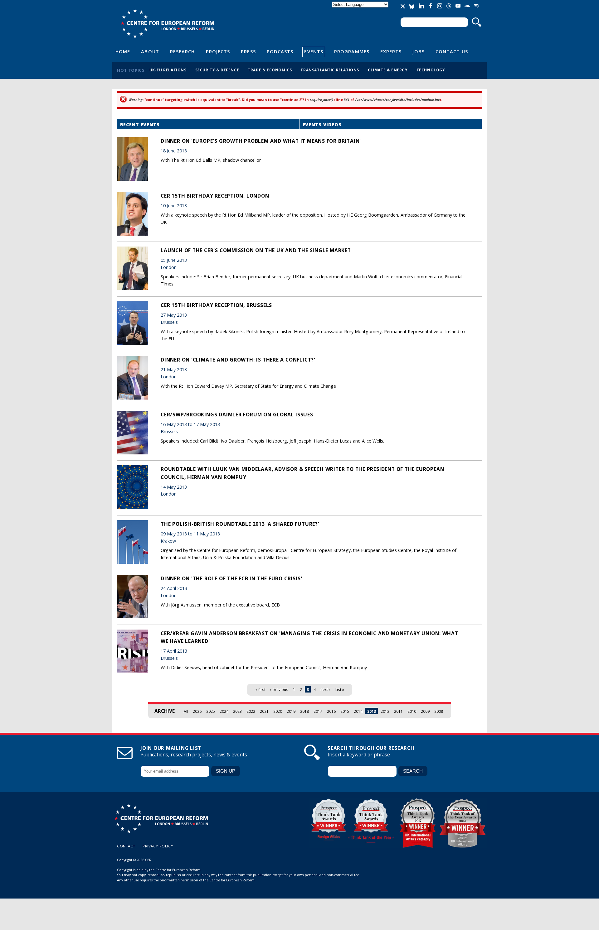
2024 (224, 711)
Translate (360, 9)
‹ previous (279, 689)
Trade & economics (270, 69)
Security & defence (217, 69)
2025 (210, 711)
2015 (344, 711)
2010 (411, 711)
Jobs (418, 51)
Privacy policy (158, 846)
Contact (126, 846)
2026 (197, 711)
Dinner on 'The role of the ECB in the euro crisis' (231, 578)
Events (313, 51)
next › (325, 689)
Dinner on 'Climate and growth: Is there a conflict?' (238, 359)
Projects (218, 51)
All (186, 711)
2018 (304, 711)
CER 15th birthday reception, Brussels (216, 305)
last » (339, 689)
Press (248, 51)
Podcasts (280, 51)
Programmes (351, 51)
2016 (331, 711)
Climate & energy (388, 69)
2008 (438, 711)
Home (122, 51)
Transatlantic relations (329, 69)
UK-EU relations (168, 69)
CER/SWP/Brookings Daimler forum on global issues (237, 414)
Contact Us (452, 51)
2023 (237, 711)
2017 (318, 711)
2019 (291, 711)
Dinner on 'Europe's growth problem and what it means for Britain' (261, 140)
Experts (391, 51)
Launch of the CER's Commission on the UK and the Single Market (256, 250)
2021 (264, 711)
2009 (425, 711)
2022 (250, 711)
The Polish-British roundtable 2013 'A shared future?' (240, 523)
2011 (398, 711)
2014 (358, 711)
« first (260, 689)
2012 (385, 711)
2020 (277, 711)
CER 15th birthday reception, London (215, 195)
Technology (430, 69)
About (150, 51)
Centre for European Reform (167, 23)
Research (182, 51)
